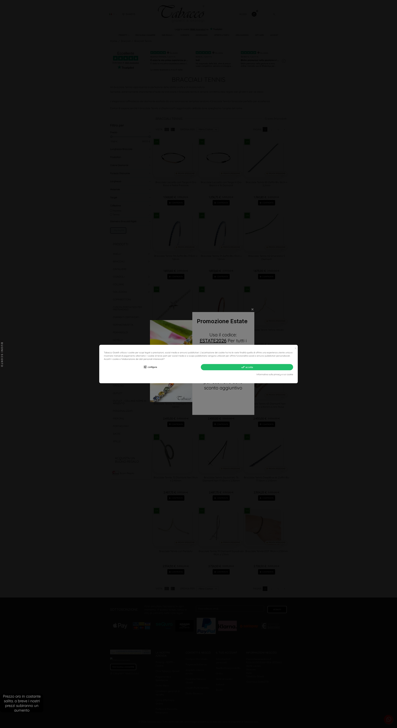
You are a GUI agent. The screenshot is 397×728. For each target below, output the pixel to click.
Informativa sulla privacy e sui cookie (274, 374)
